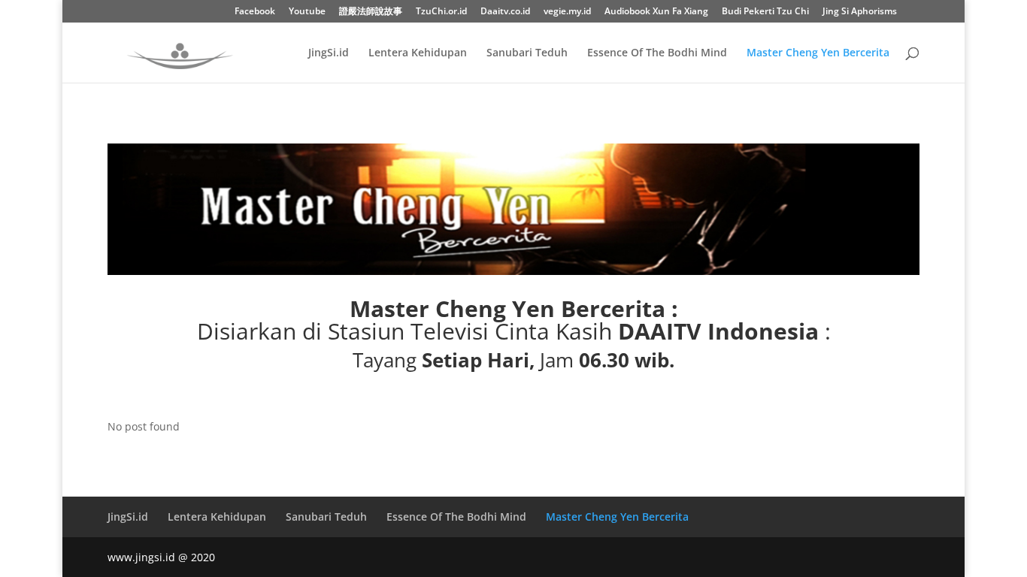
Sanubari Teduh (527, 53)
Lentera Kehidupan (417, 53)
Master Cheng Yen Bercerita (818, 53)
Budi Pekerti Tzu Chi (765, 12)
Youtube (307, 12)
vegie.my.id (567, 12)
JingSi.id (328, 53)
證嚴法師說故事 (370, 12)
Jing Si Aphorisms (860, 12)
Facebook (255, 12)
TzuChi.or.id (441, 12)
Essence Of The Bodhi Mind (657, 53)
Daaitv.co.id (505, 12)
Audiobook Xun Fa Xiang (656, 12)
